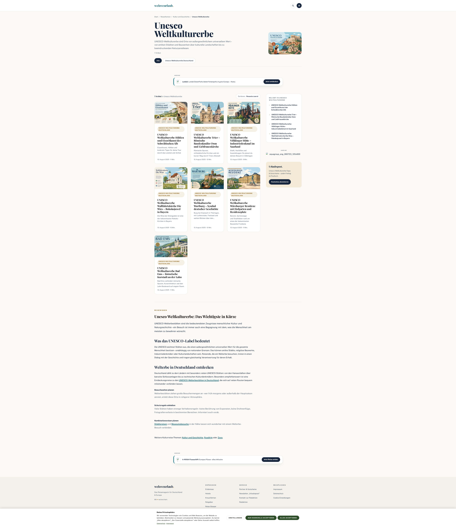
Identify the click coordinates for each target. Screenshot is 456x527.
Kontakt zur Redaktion (248, 498)
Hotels (208, 493)
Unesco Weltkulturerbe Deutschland (179, 61)
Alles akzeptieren (288, 518)
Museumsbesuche (180, 424)
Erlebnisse (209, 489)
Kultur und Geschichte (181, 17)
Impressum (277, 489)
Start (156, 17)
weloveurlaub (164, 5)
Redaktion (243, 502)
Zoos (220, 437)
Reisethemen (166, 17)
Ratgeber (209, 502)
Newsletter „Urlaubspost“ (249, 493)
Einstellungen (235, 518)
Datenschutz (278, 493)
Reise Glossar (210, 506)
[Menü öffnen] (299, 5)
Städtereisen (160, 424)
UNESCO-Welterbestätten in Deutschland (199, 380)
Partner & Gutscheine (247, 489)
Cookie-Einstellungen (281, 498)
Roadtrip (208, 437)
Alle (158, 61)
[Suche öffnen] (292, 5)
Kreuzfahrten (210, 498)
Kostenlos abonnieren (279, 182)
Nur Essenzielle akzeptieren (261, 518)
